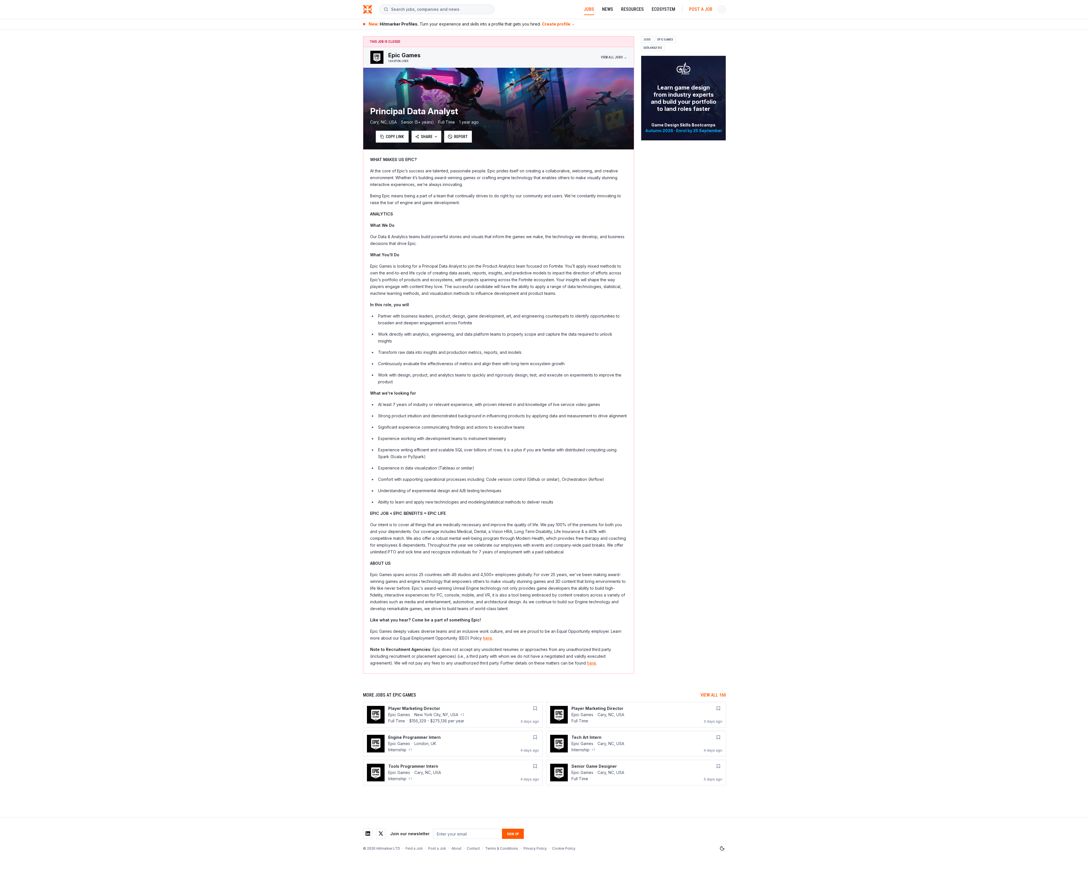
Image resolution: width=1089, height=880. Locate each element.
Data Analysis (652, 47)
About (456, 848)
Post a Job (700, 9)
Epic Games (665, 39)
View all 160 (713, 695)
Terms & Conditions (501, 848)
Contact (473, 848)
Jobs (589, 9)
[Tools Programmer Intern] (453, 772)
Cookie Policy (563, 848)
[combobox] (440, 9)
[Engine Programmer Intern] (453, 743)
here (487, 638)
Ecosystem (663, 9)
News (607, 9)
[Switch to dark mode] (722, 848)
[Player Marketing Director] (453, 714)
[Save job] (535, 708)
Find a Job (414, 848)
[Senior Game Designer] (636, 772)
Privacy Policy (535, 848)
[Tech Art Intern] (636, 743)
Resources (632, 9)
